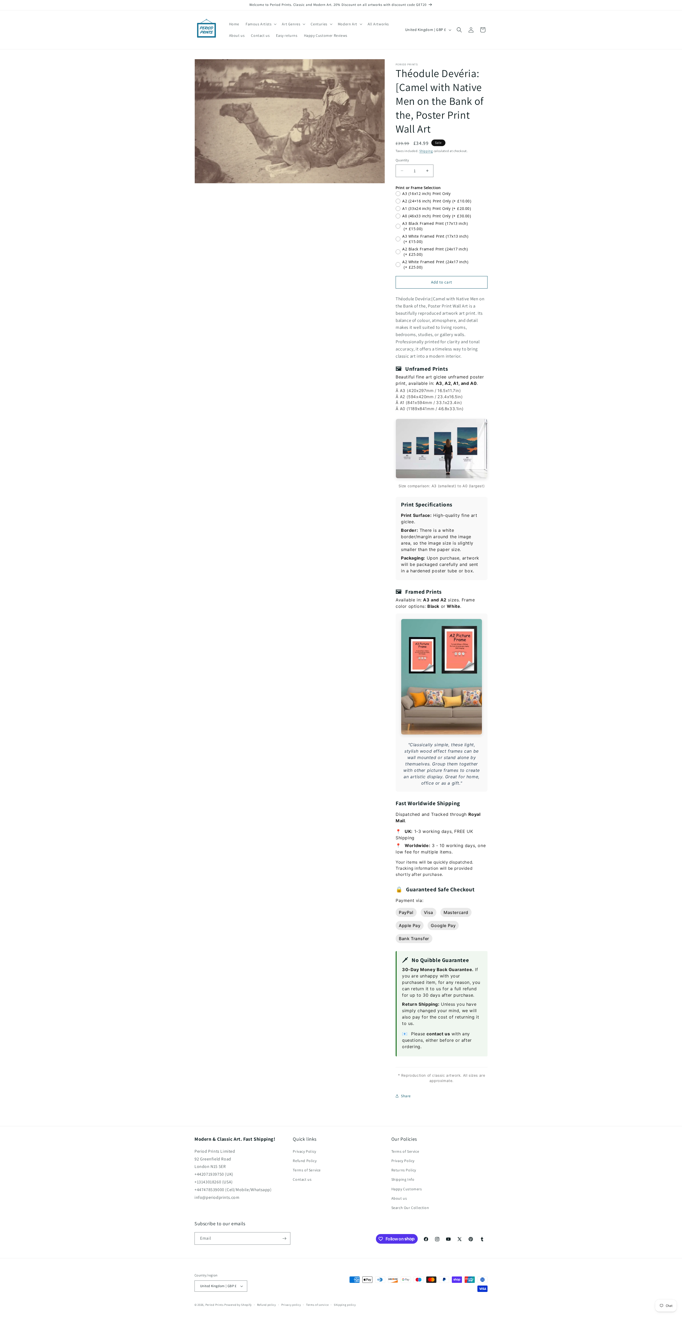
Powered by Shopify (238, 1305)
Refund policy (266, 1305)
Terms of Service (307, 1170)
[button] (260, 24)
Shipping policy (345, 1305)
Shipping (426, 151)
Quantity (402, 160)
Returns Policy (403, 1170)
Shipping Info (403, 1179)
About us (399, 1198)
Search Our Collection (410, 1207)
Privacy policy (291, 1305)
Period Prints (214, 1305)
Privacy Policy (304, 1151)
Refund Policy (304, 1160)
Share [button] (406, 1095)
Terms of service (317, 1305)
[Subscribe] (284, 1238)
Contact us (302, 1179)
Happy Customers (406, 1189)
